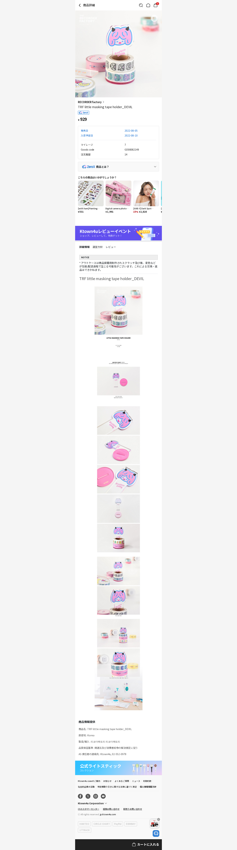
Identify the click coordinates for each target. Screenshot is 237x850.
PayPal (117, 823)
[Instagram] (95, 796)
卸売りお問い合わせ (132, 808)
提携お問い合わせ (111, 808)
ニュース (136, 780)
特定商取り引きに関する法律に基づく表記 (117, 786)
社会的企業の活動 (86, 786)
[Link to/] (148, 5)
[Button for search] (141, 5)
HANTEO (84, 823)
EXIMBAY (131, 823)
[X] (88, 796)
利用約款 (147, 780)
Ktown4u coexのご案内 (89, 780)
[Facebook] (80, 796)
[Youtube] (103, 796)
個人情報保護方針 (148, 786)
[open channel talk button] (156, 833)
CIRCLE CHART (102, 823)
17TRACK (84, 830)
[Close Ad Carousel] (158, 819)
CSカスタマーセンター (88, 808)
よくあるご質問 (122, 780)
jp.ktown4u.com (108, 814)
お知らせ (107, 780)
